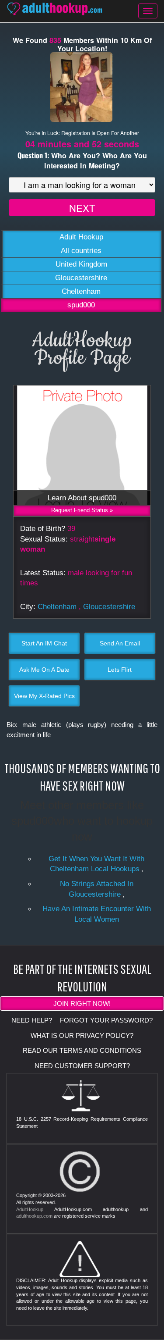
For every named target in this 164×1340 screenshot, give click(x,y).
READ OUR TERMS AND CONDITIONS (82, 1050)
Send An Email (120, 643)
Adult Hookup (81, 237)
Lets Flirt (120, 669)
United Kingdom (81, 264)
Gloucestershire (81, 278)
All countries (81, 250)
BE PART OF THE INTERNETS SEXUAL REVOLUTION (82, 977)
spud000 (81, 305)
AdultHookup (29, 1209)
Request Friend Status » (82, 510)
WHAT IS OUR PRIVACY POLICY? (82, 1035)
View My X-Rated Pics (44, 695)
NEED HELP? (31, 1020)
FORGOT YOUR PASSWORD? (106, 1020)
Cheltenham (81, 291)
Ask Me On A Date (44, 669)
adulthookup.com (34, 1216)
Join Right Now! (82, 1003)
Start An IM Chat (44, 643)
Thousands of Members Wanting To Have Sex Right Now (82, 776)
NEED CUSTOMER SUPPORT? (82, 1065)
